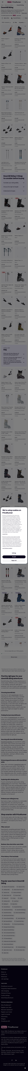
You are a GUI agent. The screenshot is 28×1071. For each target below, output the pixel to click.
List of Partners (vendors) (7, 548)
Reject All (14, 560)
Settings (14, 553)
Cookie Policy (5, 534)
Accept (14, 556)
